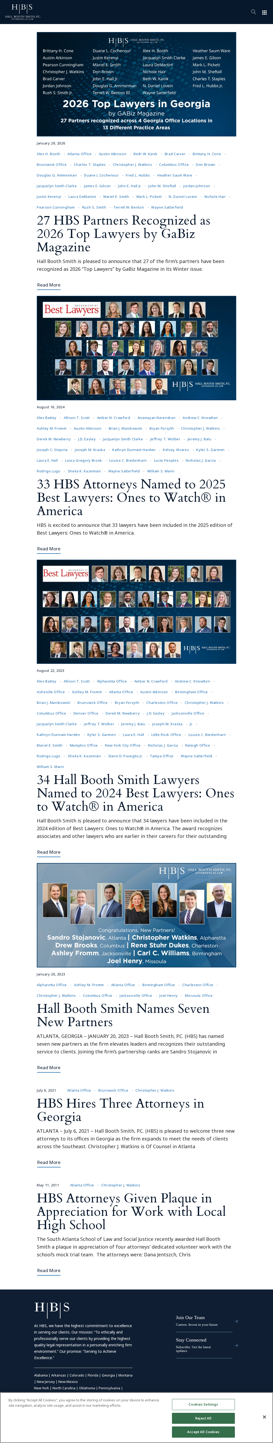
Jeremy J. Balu (199, 439)
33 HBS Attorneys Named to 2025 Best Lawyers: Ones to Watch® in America (131, 498)
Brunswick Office (52, 164)
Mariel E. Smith (116, 196)
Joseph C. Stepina (52, 449)
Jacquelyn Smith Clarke (57, 185)
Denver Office (86, 713)
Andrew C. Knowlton (200, 417)
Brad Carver (175, 153)
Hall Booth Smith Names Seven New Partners (123, 1015)
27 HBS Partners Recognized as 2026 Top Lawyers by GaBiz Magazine (123, 234)
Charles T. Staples (90, 164)
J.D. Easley (87, 439)
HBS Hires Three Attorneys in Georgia (120, 1110)
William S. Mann (161, 471)
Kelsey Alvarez (176, 449)
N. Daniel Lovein (183, 196)
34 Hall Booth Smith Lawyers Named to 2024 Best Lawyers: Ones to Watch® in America (135, 793)
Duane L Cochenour (101, 175)
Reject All (203, 1418)
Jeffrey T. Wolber (165, 439)
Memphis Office (84, 745)
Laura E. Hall (47, 460)
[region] (136, 1417)
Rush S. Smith (94, 207)
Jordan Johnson (196, 185)
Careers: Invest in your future (197, 1325)
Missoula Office (199, 995)
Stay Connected (191, 1340)
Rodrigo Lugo (49, 471)
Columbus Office (174, 164)
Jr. (191, 724)
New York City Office (123, 745)
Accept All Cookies (203, 1431)
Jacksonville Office (188, 713)
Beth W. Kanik (145, 153)
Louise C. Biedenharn (128, 460)
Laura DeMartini (82, 196)
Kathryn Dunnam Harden (134, 449)
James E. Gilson (97, 185)
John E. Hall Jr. (129, 185)
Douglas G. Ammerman (57, 175)
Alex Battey (47, 417)
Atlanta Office (79, 153)
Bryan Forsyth (162, 428)
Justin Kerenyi (49, 196)
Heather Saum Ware (174, 175)
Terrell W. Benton (128, 207)
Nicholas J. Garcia (201, 460)
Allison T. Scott (77, 417)
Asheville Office (51, 691)
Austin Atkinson (113, 153)
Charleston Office (162, 702)
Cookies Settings (203, 1404)
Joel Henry (168, 995)
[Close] (264, 1417)
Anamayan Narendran (157, 417)
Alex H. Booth (48, 153)
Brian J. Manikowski (125, 428)
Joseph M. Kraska (90, 449)
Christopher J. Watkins (132, 164)
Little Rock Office (166, 734)
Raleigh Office (197, 745)
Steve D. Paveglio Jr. (125, 756)
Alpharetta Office (112, 681)
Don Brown (205, 164)
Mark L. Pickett (149, 196)
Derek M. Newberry (54, 439)
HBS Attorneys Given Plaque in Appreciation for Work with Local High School (131, 1212)
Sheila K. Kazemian (84, 471)
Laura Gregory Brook (83, 460)
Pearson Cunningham (56, 207)
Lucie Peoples (166, 460)
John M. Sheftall (162, 185)
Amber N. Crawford (113, 417)
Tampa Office (162, 756)
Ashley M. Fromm (52, 428)
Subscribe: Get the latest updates (193, 1349)
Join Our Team (190, 1317)
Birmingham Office (191, 691)
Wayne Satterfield (167, 207)
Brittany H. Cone (207, 153)
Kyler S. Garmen (210, 449)
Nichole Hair (215, 196)
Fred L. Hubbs (138, 175)
